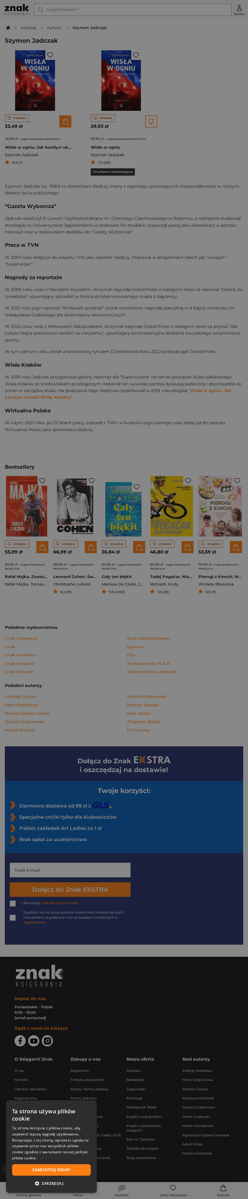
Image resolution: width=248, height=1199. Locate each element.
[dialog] (51, 1146)
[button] (51, 1183)
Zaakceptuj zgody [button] (51, 1169)
